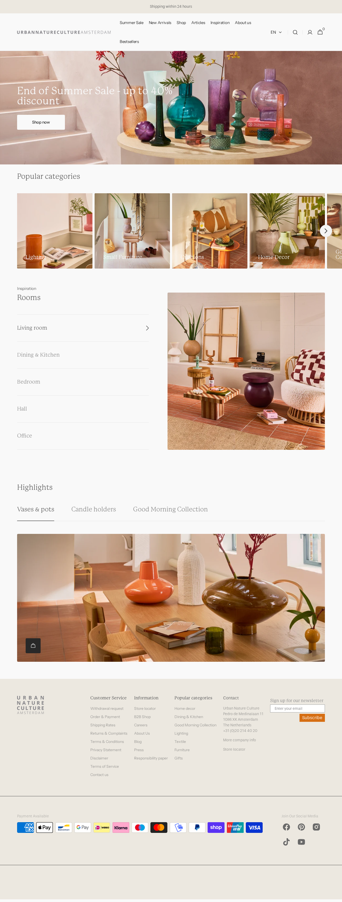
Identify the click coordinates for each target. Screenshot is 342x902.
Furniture (182, 749)
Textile (180, 741)
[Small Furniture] (132, 231)
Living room (32, 328)
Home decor (184, 708)
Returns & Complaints (108, 733)
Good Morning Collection (195, 725)
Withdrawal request (106, 708)
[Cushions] (209, 231)
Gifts (178, 758)
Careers (140, 725)
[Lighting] (54, 231)
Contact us (99, 774)
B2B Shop (142, 716)
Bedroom (28, 382)
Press (139, 749)
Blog (138, 741)
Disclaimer (99, 758)
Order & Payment (105, 716)
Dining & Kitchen (38, 355)
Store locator (145, 708)
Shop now (41, 122)
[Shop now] (171, 107)
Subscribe (312, 717)
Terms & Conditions (107, 741)
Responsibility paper (151, 758)
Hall (22, 409)
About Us (142, 733)
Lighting (181, 733)
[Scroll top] (335, 895)
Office (24, 436)
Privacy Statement (105, 749)
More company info (239, 740)
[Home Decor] (287, 231)
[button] (295, 32)
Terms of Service (104, 766)
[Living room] (246, 371)
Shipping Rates (102, 725)
